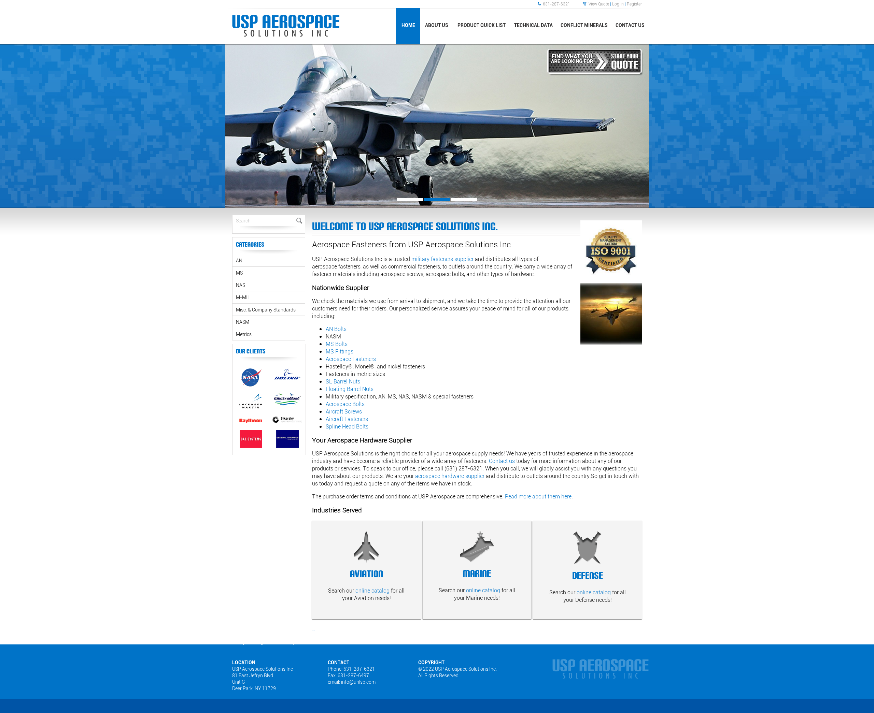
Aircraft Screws (344, 411)
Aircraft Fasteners (347, 419)
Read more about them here (538, 496)
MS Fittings (339, 351)
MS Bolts (337, 344)
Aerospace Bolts (345, 404)
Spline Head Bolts (347, 426)
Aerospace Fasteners (351, 359)
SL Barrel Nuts (343, 381)
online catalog (372, 590)
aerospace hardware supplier (449, 476)
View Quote (599, 3)
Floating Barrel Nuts (349, 389)
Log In (618, 3)
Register (634, 3)
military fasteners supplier (442, 259)
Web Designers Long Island (250, 642)
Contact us (502, 461)
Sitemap (287, 642)
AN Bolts (336, 329)
